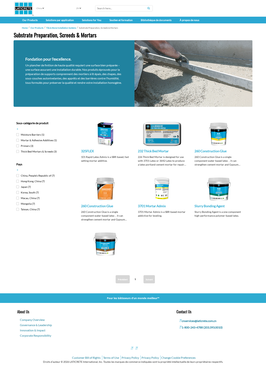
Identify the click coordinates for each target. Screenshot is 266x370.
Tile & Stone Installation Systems (61, 27)
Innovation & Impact (32, 330)
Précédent (123, 279)
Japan (26, 186)
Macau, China (30, 198)
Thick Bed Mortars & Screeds (39, 151)
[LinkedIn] (132, 348)
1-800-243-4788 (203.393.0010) (202, 327)
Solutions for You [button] (91, 20)
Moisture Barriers (32, 134)
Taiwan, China (30, 209)
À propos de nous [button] (189, 20)
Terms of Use (111, 357)
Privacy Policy (130, 357)
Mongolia (28, 203)
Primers (27, 145)
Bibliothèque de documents (156, 20)
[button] (105, 136)
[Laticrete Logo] (23, 8)
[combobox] (124, 8)
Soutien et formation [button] (121, 20)
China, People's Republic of (38, 175)
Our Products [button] (30, 20)
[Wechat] (136, 348)
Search (148, 8)
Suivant (149, 279)
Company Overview (32, 319)
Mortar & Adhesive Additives (39, 140)
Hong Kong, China (33, 181)
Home (25, 27)
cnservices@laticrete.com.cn (199, 321)
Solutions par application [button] (60, 20)
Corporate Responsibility (35, 335)
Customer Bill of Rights (86, 357)
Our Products (36, 27)
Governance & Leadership (36, 325)
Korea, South (30, 192)
